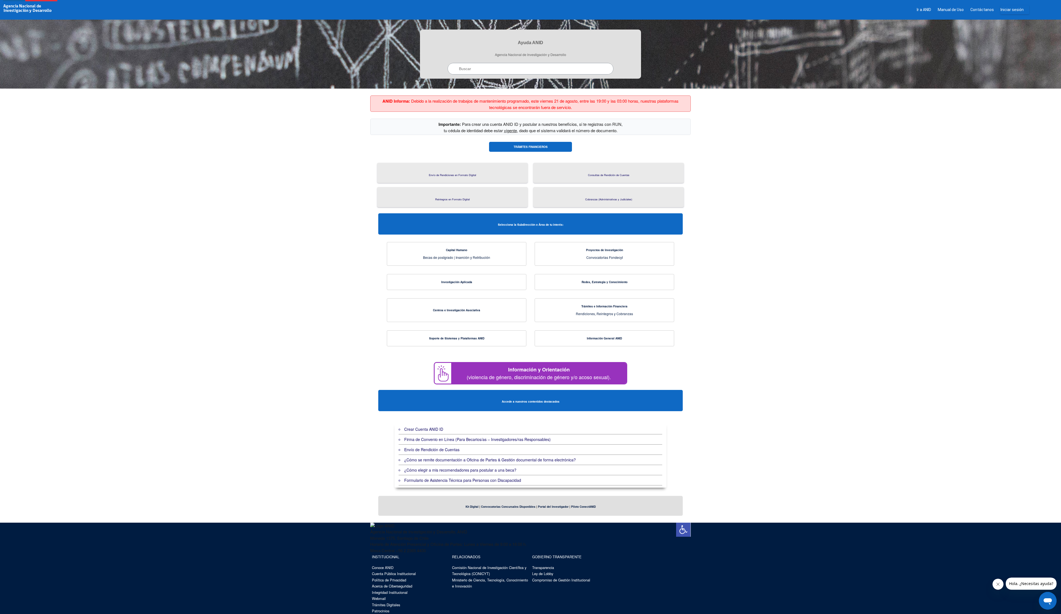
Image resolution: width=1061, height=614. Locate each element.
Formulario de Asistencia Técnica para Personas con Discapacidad (462, 480)
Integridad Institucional (390, 592)
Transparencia (543, 567)
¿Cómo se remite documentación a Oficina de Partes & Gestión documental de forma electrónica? (490, 460)
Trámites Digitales (386, 604)
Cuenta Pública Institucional (394, 573)
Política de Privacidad (389, 580)
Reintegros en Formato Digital (452, 199)
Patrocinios (380, 610)
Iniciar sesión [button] (1012, 9)
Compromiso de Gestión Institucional (561, 580)
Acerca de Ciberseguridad (392, 586)
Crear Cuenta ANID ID (423, 429)
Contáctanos (982, 9)
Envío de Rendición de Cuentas (431, 449)
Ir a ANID (924, 9)
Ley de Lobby (542, 573)
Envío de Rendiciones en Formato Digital (452, 175)
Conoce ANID (382, 567)
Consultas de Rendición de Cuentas (608, 175)
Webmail (379, 598)
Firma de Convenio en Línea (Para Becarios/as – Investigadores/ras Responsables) (477, 439)
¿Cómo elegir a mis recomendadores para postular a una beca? (460, 470)
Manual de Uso (951, 9)
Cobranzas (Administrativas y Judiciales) (608, 199)
